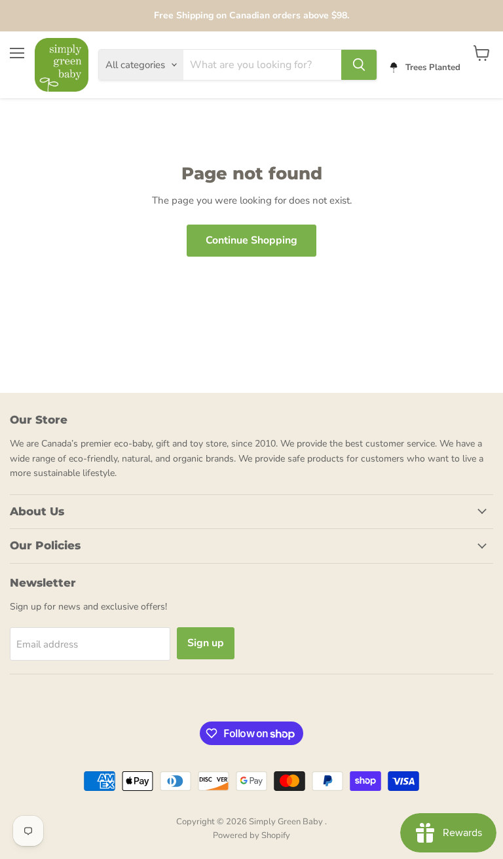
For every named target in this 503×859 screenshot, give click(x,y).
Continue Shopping (251, 240)
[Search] (359, 65)
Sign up (205, 643)
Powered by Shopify (251, 835)
